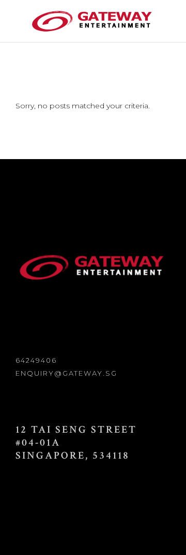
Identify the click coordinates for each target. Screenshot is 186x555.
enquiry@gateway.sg (66, 373)
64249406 (36, 360)
